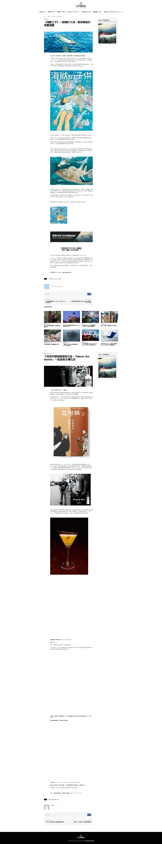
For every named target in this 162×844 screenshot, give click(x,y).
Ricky (45, 363)
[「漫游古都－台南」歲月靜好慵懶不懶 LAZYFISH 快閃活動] (71, 336)
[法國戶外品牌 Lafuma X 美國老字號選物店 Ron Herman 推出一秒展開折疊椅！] (109, 336)
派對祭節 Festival (66, 342)
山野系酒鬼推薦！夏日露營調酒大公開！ (52, 344)
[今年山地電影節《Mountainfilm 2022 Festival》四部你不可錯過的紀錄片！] (90, 335)
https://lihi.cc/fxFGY (67, 272)
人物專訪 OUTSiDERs (61, 11)
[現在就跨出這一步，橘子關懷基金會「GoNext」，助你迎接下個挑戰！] (90, 317)
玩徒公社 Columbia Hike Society (111, 11)
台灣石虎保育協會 (57, 793)
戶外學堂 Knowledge (86, 11)
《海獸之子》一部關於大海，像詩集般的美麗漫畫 (82, 822)
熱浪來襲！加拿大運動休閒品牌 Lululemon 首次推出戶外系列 (71, 326)
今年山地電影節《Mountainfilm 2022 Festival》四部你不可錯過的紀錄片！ (89, 344)
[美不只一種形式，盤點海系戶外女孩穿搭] (109, 317)
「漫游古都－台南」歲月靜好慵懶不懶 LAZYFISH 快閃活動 (70, 345)
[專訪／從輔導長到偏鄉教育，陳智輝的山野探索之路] (52, 317)
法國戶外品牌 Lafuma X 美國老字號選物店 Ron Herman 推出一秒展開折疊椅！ (109, 344)
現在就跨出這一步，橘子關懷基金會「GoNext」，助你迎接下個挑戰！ (89, 326)
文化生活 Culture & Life (73, 11)
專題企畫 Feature (97, 11)
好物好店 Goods (51, 11)
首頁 (44, 16)
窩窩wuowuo (69, 793)
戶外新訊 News (42, 11)
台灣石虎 (50, 799)
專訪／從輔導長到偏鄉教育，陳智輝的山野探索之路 (52, 326)
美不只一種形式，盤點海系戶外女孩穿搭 (108, 325)
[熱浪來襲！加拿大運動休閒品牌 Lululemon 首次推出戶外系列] (71, 317)
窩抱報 (63, 793)
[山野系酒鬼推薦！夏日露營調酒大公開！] (52, 336)
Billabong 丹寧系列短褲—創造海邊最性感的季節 (55, 822)
